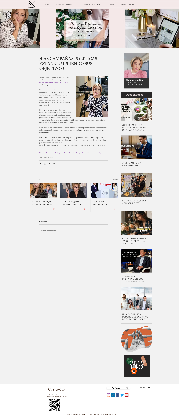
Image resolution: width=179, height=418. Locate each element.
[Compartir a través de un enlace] (54, 163)
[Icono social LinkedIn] (113, 395)
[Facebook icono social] (117, 395)
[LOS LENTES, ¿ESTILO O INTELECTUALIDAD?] (73, 190)
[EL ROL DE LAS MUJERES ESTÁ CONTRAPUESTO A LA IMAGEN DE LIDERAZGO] (43, 190)
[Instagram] (108, 395)
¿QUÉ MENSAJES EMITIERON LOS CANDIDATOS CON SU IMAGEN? (102, 203)
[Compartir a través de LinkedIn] (49, 163)
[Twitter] (122, 395)
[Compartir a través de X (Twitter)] (45, 163)
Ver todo (115, 179)
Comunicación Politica (46, 157)
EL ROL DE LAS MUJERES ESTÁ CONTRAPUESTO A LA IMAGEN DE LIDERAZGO (42, 203)
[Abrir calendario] (127, 388)
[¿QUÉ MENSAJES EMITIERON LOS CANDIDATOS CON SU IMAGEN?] (104, 190)
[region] (131, 71)
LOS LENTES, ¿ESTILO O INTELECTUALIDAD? (73, 203)
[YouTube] (126, 395)
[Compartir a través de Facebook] (40, 163)
